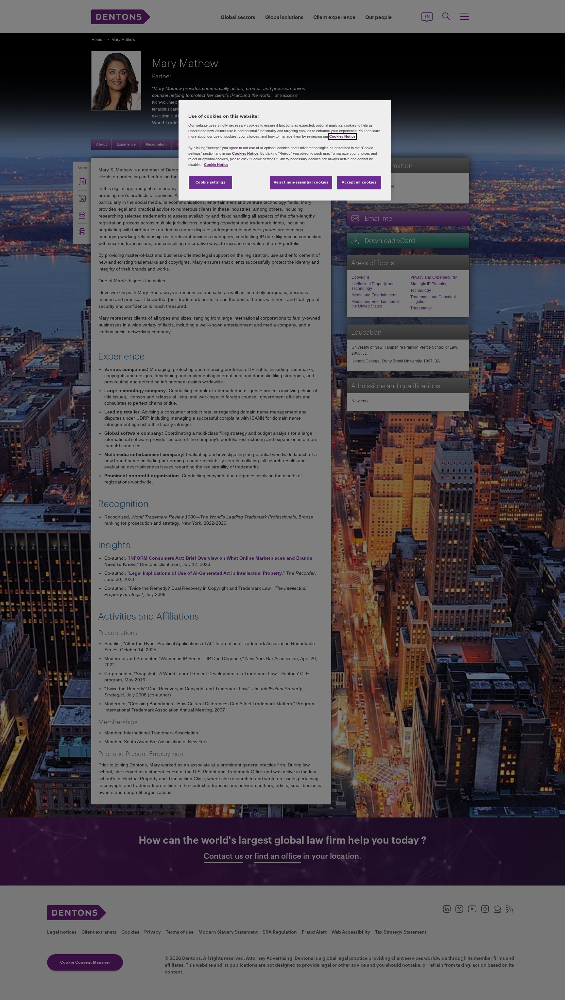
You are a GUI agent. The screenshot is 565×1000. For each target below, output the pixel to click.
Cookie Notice (216, 165)
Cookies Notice (342, 136)
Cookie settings (211, 182)
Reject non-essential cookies (301, 182)
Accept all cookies (359, 182)
